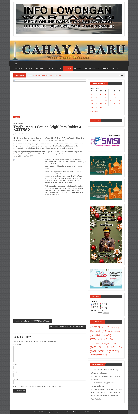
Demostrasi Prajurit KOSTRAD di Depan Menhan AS (66, 326)
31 (101, 107)
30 (96, 107)
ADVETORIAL (39, 69)
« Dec (91, 111)
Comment (17, 345)
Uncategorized (98, 355)
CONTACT (115, 69)
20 (115, 100)
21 (119, 100)
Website (15, 379)
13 (115, 97)
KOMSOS (68, 69)
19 (110, 100)
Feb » (95, 111)
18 (106, 100)
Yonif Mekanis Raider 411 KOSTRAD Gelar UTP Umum (33, 321)
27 (115, 104)
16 (96, 100)
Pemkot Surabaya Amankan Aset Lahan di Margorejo (45, 75)
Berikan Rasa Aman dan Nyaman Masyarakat (107, 389)
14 (119, 97)
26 (110, 104)
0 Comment (32, 134)
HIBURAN (105, 69)
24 (101, 104)
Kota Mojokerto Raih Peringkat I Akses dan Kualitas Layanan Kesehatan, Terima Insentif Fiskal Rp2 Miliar (105, 396)
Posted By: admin (20, 134)
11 (106, 97)
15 (92, 100)
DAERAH (29, 69)
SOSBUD (77, 69)
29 (92, 107)
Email (15, 372)
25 (106, 104)
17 (101, 100)
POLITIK (59, 69)
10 (101, 97)
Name (15, 364)
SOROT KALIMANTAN (91, 69)
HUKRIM (50, 69)
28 (119, 104)
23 (96, 104)
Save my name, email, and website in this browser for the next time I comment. (39, 386)
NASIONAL (19, 69)
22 (92, 104)
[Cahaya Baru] (15, 63)
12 (110, 97)
